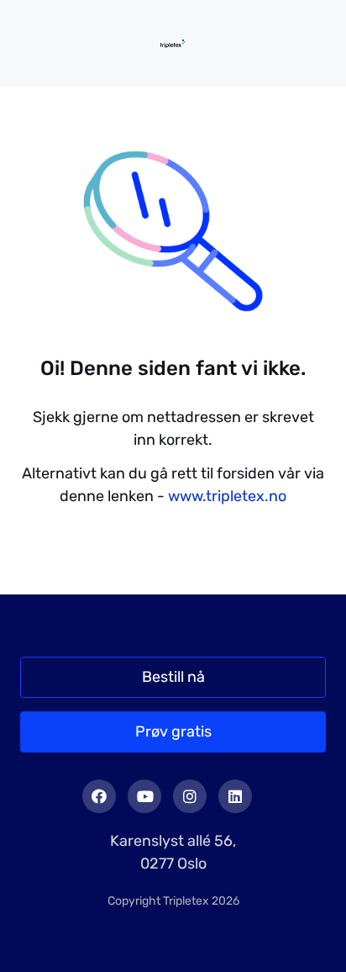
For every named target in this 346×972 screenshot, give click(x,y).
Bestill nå (173, 677)
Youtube (144, 796)
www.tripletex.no (227, 496)
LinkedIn (235, 796)
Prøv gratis (173, 731)
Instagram (190, 796)
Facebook (99, 796)
